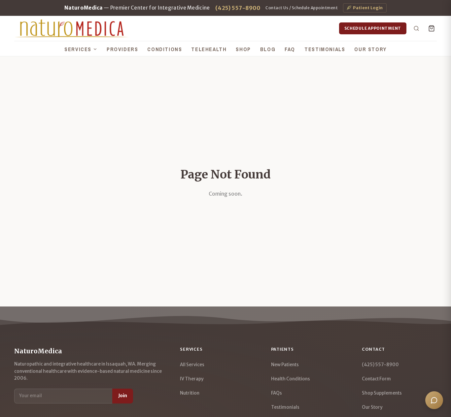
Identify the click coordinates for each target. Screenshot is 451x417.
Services (77, 49)
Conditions (164, 49)
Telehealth (208, 49)
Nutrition (189, 393)
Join (122, 396)
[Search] (416, 28)
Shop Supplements (382, 393)
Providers (122, 49)
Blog (267, 49)
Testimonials (324, 49)
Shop (243, 49)
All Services (192, 365)
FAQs (276, 393)
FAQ (290, 49)
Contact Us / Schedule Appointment (301, 7)
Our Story (370, 49)
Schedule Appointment (372, 28)
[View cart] (431, 28)
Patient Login (368, 7)
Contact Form (376, 379)
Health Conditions (290, 379)
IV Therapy (191, 379)
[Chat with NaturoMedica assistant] (434, 400)
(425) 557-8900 (237, 8)
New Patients (285, 365)
